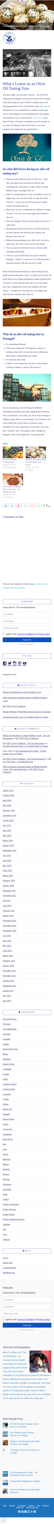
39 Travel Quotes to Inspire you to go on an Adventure (24, 1425)
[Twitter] (22, 1511)
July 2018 (7, 855)
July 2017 (7, 900)
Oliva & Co (38, 118)
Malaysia (6, 1159)
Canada (6, 1074)
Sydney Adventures (11, 1204)
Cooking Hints (9, 1089)
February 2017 (9, 911)
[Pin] (18, 505)
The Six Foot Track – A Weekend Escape (27, 760)
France (5, 1124)
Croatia (6, 1099)
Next (48, 15)
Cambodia (7, 1069)
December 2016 (9, 920)
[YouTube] (29, 1511)
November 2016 (9, 925)
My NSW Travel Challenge (14, 706)
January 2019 (8, 845)
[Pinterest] (35, 1511)
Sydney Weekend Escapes (14, 1219)
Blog (5, 1505)
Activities (7, 1034)
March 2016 (8, 956)
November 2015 (9, 976)
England (6, 1114)
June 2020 (7, 800)
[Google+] (25, 1511)
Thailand (6, 1224)
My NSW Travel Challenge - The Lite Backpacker (24, 743)
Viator (45, 106)
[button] (49, 34)
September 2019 (9, 815)
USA (5, 1234)
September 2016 (9, 931)
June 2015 (7, 1001)
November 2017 (9, 895)
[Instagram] (32, 1511)
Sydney (6, 1199)
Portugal (6, 1169)
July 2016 (7, 936)
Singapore (7, 1184)
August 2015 (8, 991)
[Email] (25, 505)
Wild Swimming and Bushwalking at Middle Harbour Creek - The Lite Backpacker (25, 768)
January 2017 (8, 916)
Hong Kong (8, 1139)
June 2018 (7, 860)
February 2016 (9, 961)
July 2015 (7, 996)
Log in (5, 1258)
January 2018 (8, 885)
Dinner (6, 1104)
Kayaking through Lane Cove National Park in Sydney (25, 717)
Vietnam (6, 1239)
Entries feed (8, 1263)
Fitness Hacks (8, 1119)
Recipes (6, 1174)
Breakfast (7, 1059)
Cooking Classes (10, 1084)
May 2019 (7, 835)
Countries (7, 1094)
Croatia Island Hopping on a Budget (25, 1481)
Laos (5, 1149)
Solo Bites (7, 1189)
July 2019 (7, 825)
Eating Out (7, 1109)
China (5, 1079)
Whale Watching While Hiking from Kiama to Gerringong (27, 712)
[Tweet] (12, 505)
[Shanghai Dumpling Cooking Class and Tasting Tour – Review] (36, 452)
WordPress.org (9, 1273)
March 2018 (8, 875)
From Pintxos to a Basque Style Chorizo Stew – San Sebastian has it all (11, 489)
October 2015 (8, 981)
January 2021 (8, 790)
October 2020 (8, 795)
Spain (5, 1194)
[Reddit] (31, 505)
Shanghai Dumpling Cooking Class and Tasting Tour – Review (36, 462)
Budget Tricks (8, 1064)
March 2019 (8, 840)
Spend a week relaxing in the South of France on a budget (24, 1442)
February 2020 (9, 810)
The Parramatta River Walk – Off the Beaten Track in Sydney (24, 752)
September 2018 (9, 850)
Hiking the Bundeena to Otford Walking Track (22, 692)
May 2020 (7, 805)
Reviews (6, 1179)
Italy (4, 1144)
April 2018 (7, 870)
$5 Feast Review (10, 1019)
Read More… (8, 1402)
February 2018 (9, 880)
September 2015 (9, 986)
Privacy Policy (32, 1507)
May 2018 (7, 865)
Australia (6, 1039)
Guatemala (7, 1134)
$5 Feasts (6, 1024)
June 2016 (7, 941)
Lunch (5, 1154)
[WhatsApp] (38, 505)
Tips (4, 1229)
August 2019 (8, 820)
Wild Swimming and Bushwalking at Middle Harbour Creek (25, 699)
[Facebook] (19, 1511)
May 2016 (7, 946)
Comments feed (9, 1268)
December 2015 (9, 971)
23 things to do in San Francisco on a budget (24, 1451)
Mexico (6, 1164)
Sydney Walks (9, 1214)
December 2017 (9, 891)
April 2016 (7, 951)
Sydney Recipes (9, 1209)
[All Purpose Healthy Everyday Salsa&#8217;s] (13, 452)
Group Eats (7, 1129)
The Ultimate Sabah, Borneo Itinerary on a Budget (22, 1434)
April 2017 (7, 905)
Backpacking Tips (10, 1049)
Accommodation (10, 1029)
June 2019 (7, 830)
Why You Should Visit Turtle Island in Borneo (25, 1491)
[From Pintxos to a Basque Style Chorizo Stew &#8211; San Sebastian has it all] (13, 479)
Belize (5, 1054)
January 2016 (8, 966)
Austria (6, 1044)
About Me (20, 1507)
